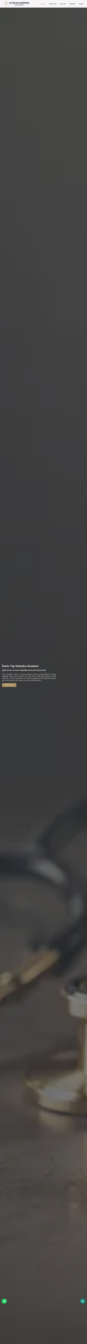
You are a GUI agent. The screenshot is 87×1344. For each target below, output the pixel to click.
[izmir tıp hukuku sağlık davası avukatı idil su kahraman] (16, 4)
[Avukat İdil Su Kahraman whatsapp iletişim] (83, 1301)
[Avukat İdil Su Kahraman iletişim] (4, 1301)
